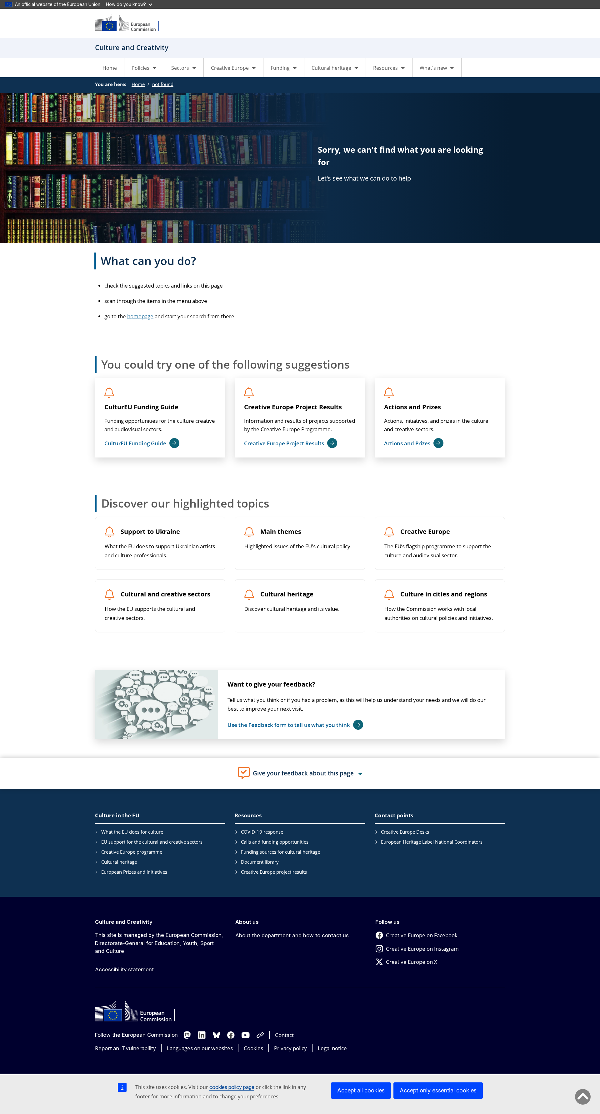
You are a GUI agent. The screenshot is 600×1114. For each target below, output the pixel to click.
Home (109, 67)
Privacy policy (290, 1048)
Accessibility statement (124, 969)
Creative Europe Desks (405, 832)
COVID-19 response (262, 832)
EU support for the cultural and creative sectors (151, 842)
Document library (260, 862)
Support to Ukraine (150, 531)
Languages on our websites (200, 1048)
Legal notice (332, 1048)
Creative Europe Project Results (293, 407)
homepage (140, 316)
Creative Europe (425, 531)
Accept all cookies (361, 1090)
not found (162, 84)
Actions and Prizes (412, 407)
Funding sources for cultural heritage (280, 852)
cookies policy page (231, 1087)
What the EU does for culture (132, 832)
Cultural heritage (286, 594)
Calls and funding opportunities (274, 842)
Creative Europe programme (131, 852)
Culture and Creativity (123, 922)
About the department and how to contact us (292, 935)
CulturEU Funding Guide (141, 407)
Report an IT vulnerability (125, 1048)
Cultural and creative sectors (165, 594)
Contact (284, 1035)
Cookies (253, 1048)
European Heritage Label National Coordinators (431, 842)
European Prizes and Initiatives (134, 872)
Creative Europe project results (274, 872)
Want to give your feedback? (271, 684)
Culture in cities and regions (443, 594)
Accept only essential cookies (438, 1090)
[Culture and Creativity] (131, 23)
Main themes (280, 531)
